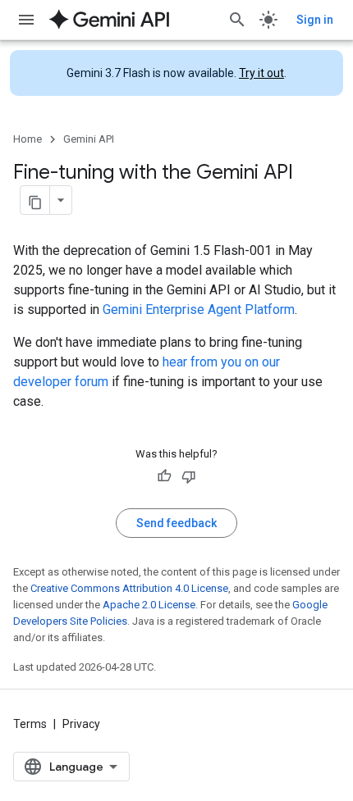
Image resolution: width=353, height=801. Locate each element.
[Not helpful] (188, 476)
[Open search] (237, 20)
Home (27, 139)
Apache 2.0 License (149, 604)
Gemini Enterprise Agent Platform (199, 309)
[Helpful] (164, 476)
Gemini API (88, 139)
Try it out (261, 73)
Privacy (81, 723)
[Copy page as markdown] (35, 200)
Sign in (314, 19)
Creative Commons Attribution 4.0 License (129, 588)
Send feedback (176, 523)
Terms (30, 723)
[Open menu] (26, 19)
